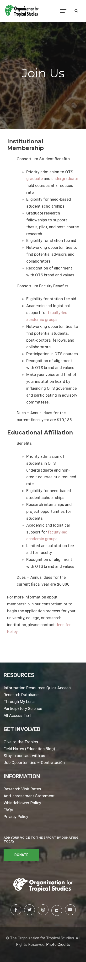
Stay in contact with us (24, 755)
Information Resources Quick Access (37, 687)
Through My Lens (19, 701)
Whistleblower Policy (22, 802)
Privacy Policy (16, 816)
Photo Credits (58, 944)
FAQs (8, 809)
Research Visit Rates (22, 789)
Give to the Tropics (21, 741)
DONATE (21, 855)
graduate (34, 178)
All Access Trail (17, 715)
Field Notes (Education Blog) (29, 748)
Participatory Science (23, 708)
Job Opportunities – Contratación (34, 762)
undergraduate (64, 178)
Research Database (21, 694)
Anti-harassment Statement (29, 795)
